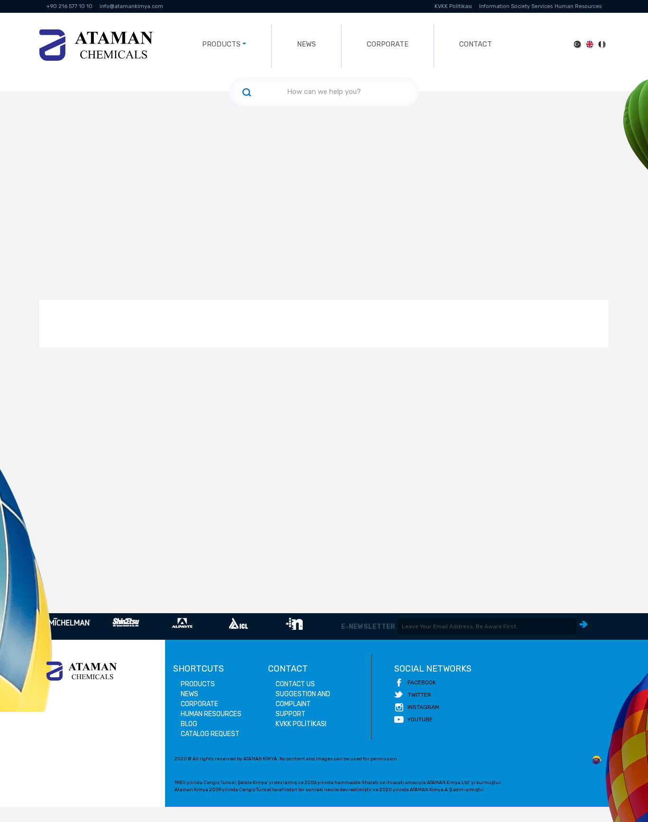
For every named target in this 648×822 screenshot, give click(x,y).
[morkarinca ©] (597, 760)
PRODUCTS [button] (221, 44)
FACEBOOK (421, 682)
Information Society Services (516, 6)
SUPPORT (290, 714)
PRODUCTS (198, 684)
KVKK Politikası (453, 6)
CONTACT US (295, 684)
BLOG (189, 724)
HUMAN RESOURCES (211, 714)
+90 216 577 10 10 (69, 6)
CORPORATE (387, 44)
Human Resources (578, 6)
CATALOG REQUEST (210, 734)
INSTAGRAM (423, 707)
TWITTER (419, 694)
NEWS (306, 44)
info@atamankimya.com (131, 6)
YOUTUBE (420, 719)
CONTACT (475, 44)
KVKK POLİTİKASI (301, 724)
